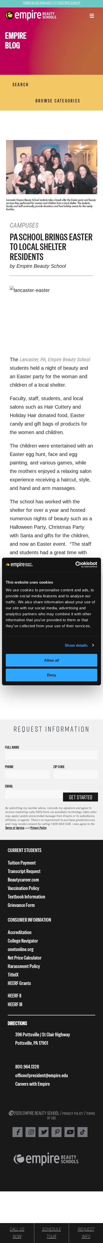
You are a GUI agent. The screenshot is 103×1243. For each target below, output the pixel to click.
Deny (51, 675)
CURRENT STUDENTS (25, 850)
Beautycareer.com (23, 879)
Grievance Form (21, 905)
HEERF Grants (19, 983)
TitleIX (13, 974)
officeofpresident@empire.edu (41, 1075)
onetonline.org (21, 949)
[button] (92, 16)
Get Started (80, 797)
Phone (9, 766)
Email (9, 786)
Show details (76, 645)
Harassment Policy (24, 966)
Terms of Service (14, 828)
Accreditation (20, 932)
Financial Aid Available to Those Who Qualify (51, 2)
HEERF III (15, 1004)
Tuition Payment (22, 862)
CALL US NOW (17, 1233)
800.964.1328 (27, 1066)
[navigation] (31, 15)
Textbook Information (26, 896)
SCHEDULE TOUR (51, 1233)
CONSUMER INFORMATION (29, 919)
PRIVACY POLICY (72, 1113)
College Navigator (23, 940)
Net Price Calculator (25, 957)
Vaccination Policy (23, 888)
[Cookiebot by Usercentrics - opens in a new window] (75, 564)
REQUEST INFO (86, 1233)
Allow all (51, 660)
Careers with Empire (32, 1083)
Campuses (24, 225)
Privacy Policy (38, 828)
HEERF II (14, 995)
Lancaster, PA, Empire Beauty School (55, 359)
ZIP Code (58, 766)
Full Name (12, 747)
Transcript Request (24, 871)
